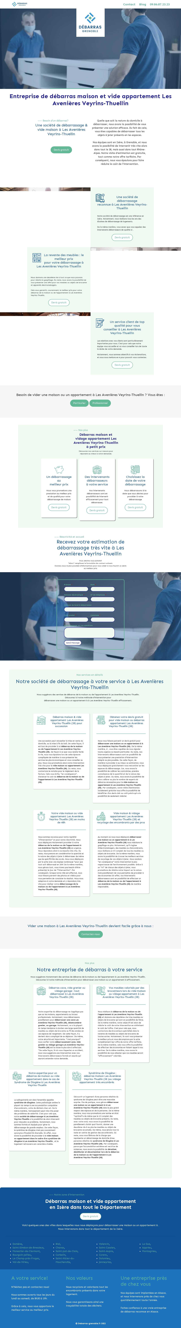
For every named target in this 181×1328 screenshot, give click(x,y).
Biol (58, 1243)
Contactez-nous (90, 934)
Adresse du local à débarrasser (78, 605)
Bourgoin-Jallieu (22, 1254)
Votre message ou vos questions (78, 625)
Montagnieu (149, 1251)
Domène (17, 1243)
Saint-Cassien (107, 1247)
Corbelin (60, 1254)
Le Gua (146, 1243)
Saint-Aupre (106, 1251)
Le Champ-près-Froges (26, 1258)
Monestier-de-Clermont (26, 1251)
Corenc (103, 1254)
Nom (93, 585)
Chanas (60, 1247)
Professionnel (100, 403)
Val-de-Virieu (20, 1262)
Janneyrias (105, 1262)
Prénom (68, 585)
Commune (95, 615)
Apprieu (146, 1247)
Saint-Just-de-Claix (67, 1251)
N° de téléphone (98, 595)
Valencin (104, 1243)
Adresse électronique (74, 595)
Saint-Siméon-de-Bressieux (28, 1247)
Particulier (79, 403)
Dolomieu (104, 1258)
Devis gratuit (61, 149)
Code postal (70, 615)
